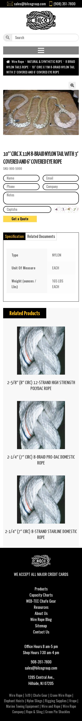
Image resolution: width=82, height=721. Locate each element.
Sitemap (41, 625)
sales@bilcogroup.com (30, 3)
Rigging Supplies (56, 700)
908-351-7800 (41, 661)
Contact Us (41, 632)
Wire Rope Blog (41, 619)
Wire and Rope (50, 706)
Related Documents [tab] (41, 236)
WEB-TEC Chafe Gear (41, 601)
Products (41, 588)
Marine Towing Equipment (22, 706)
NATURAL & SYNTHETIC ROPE (44, 61)
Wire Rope (18, 61)
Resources (41, 607)
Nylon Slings (34, 700)
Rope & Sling (34, 711)
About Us (41, 613)
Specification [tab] (14, 236)
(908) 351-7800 (64, 3)
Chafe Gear (40, 695)
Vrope (73, 700)
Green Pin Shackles (57, 711)
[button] (72, 85)
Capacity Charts (41, 595)
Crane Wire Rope (60, 695)
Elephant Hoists (14, 700)
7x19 (27, 695)
